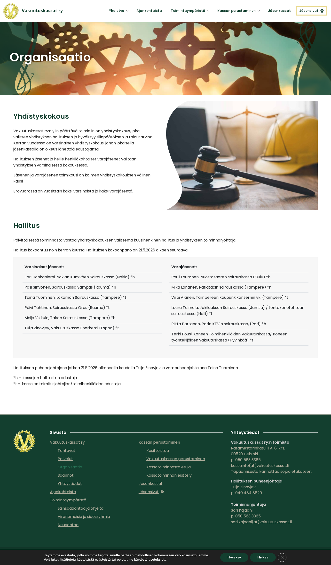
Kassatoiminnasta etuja (168, 467)
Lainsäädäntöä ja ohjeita (80, 508)
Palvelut (65, 459)
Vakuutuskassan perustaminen (175, 459)
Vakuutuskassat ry (67, 442)
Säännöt (66, 475)
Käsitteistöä (157, 450)
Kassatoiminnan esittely (169, 475)
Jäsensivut (308, 10)
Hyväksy (234, 557)
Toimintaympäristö (188, 10)
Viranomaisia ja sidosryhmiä (84, 516)
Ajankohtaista (149, 10)
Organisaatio (70, 467)
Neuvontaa (68, 525)
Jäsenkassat (279, 10)
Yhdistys (116, 10)
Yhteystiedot (70, 483)
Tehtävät (66, 450)
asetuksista (157, 559)
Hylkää (262, 557)
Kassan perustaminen (236, 10)
